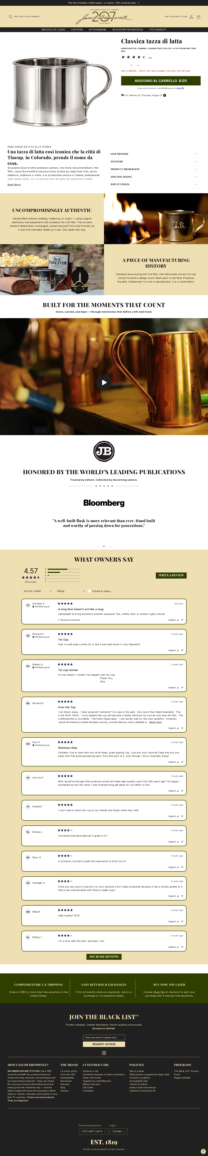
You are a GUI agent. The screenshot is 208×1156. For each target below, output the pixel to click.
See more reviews (104, 956)
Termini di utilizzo (138, 1084)
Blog (62, 1087)
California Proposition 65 (142, 1091)
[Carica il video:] (104, 376)
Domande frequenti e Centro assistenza (104, 1074)
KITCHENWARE (98, 29)
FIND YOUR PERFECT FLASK (176, 17)
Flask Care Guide (92, 1078)
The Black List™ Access (186, 1071)
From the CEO (67, 1074)
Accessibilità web (138, 1081)
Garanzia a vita (90, 1071)
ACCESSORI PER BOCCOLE (127, 29)
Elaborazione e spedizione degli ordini (149, 1074)
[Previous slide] (98, 546)
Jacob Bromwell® (99, 1149)
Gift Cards (88, 1087)
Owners (64, 1091)
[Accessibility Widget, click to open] (203, 1151)
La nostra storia (68, 1071)
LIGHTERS (77, 29)
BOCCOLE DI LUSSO (53, 29)
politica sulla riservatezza (142, 1087)
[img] (41, 606)
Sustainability (67, 1078)
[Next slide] (110, 546)
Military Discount (91, 1084)
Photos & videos (101, 591)
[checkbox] (104, 591)
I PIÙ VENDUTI (157, 29)
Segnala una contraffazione (97, 1081)
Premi (177, 1074)
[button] (10, 16)
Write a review (171, 575)
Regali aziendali (182, 1078)
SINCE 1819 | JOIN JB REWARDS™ (27, 17)
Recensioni (66, 1081)
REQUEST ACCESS (104, 1044)
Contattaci (88, 1091)
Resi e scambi (136, 1071)
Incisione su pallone (139, 1078)
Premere (64, 1084)
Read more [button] (155, 722)
